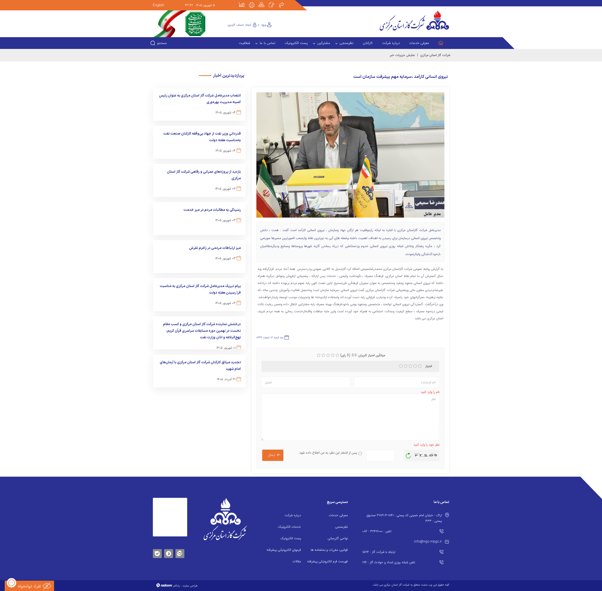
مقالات (296, 561)
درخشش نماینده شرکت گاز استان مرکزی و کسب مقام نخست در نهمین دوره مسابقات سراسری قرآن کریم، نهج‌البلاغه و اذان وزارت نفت (202, 331)
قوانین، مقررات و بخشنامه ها (329, 549)
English (158, 5)
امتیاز (429, 366)
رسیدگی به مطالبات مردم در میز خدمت (212, 210)
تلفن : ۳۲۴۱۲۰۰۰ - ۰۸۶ (376, 531)
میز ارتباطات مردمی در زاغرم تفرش (215, 248)
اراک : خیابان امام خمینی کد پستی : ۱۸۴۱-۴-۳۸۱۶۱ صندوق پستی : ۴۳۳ (404, 518)
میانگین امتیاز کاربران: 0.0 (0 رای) (362, 355)
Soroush (168, 552)
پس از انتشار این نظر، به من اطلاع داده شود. (327, 452)
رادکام (176, 585)
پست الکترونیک (290, 538)
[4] (415, 366)
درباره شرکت (293, 515)
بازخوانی (408, 454)
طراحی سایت (190, 585)
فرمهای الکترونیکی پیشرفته (283, 549)
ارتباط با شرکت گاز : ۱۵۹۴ (378, 552)
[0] (319, 355)
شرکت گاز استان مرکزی (435, 55)
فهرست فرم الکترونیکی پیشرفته (327, 561)
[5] (420, 366)
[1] (401, 366)
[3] (410, 366)
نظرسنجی (341, 526)
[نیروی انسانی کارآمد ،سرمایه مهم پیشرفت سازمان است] (350, 157)
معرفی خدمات (338, 515)
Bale (157, 552)
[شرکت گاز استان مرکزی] (225, 519)
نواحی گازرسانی (338, 538)
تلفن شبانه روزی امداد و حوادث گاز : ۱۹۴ (388, 562)
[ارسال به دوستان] (284, 1)
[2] (406, 366)
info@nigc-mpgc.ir (428, 541)
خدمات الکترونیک (289, 526)
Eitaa (179, 550)
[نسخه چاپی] (254, 1)
